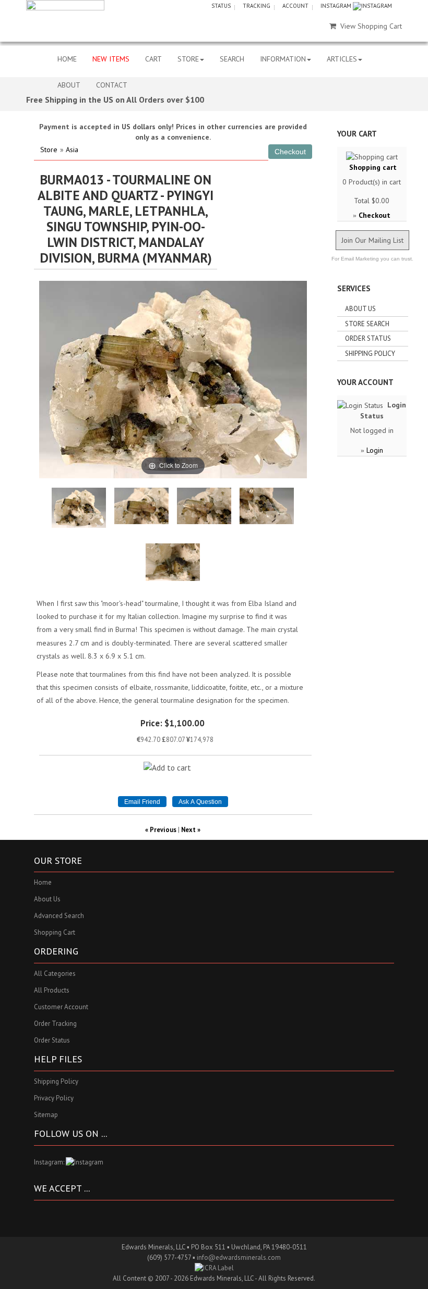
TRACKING (256, 5)
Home (43, 882)
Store (48, 149)
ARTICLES (342, 59)
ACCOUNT (295, 5)
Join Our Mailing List (372, 240)
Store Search (367, 323)
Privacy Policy (54, 1098)
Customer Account (61, 1006)
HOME (67, 59)
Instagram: (50, 1162)
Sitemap (46, 1114)
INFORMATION (283, 59)
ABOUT (68, 85)
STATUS (221, 5)
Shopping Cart (54, 932)
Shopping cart (373, 167)
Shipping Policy (370, 353)
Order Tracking (55, 1023)
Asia (72, 149)
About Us (360, 308)
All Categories (55, 973)
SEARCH (232, 59)
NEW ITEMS (110, 59)
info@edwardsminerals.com (239, 1257)
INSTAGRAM (336, 5)
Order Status (368, 338)
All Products (51, 990)
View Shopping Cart (371, 26)
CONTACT (111, 85)
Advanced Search (59, 915)
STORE (188, 59)
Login (374, 450)
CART (153, 59)
